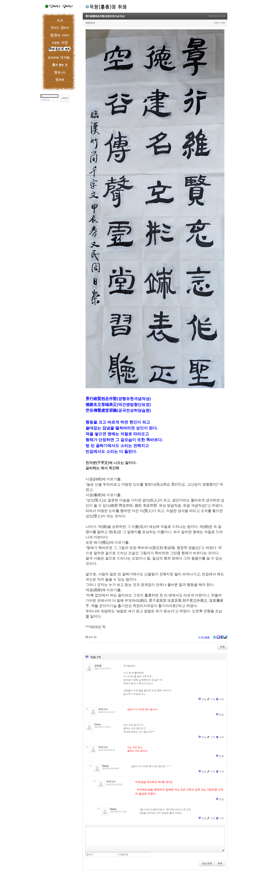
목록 (222, 646)
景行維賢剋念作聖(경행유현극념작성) (105, 16)
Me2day (218, 637)
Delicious (225, 637)
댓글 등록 (207, 863)
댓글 (204, 699)
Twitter (214, 637)
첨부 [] (92, 637)
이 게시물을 (204, 637)
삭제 (221, 699)
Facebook (222, 637)
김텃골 (97, 665)
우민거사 (90, 23)
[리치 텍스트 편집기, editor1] (155, 837)
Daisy (97, 724)
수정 (212, 699)
